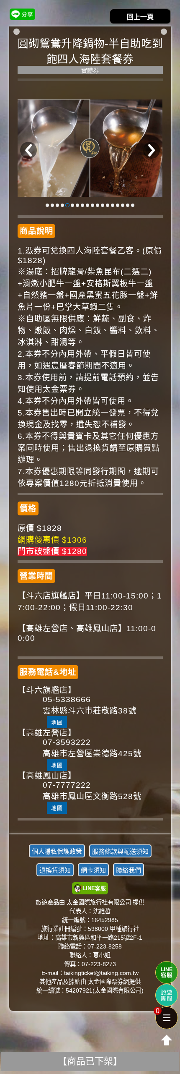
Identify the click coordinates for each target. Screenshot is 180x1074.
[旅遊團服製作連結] (166, 995)
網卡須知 (93, 870)
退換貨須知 (55, 870)
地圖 (57, 722)
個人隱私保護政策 (57, 851)
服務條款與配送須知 (120, 851)
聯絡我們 (128, 870)
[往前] (28, 150)
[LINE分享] (22, 14)
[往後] (151, 150)
